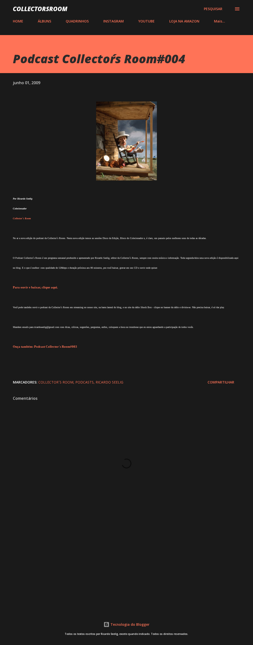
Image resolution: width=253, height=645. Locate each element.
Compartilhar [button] (221, 382)
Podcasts (84, 382)
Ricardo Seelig (109, 382)
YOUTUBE (146, 21)
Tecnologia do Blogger (129, 624)
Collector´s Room (55, 382)
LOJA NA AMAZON (184, 21)
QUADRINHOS (77, 21)
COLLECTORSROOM (40, 9)
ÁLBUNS (44, 21)
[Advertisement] (126, 565)
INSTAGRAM (113, 21)
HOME (18, 21)
